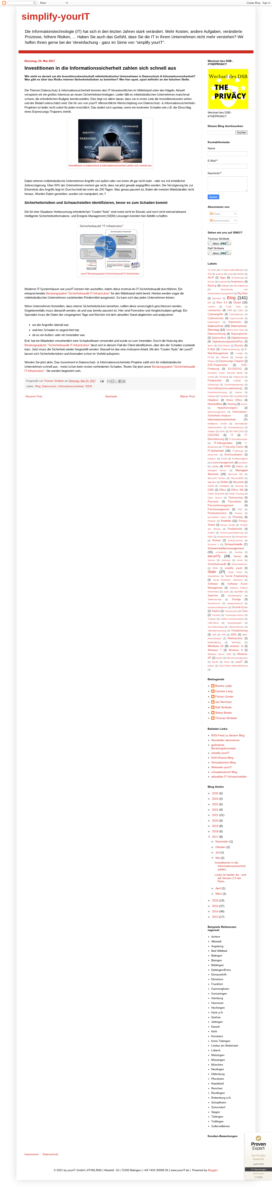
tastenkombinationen (218, 607)
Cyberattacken (236, 314)
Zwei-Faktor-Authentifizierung (233, 665)
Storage (236, 599)
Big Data (243, 293)
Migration (212, 482)
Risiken (216, 540)
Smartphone (213, 576)
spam (226, 591)
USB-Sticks (213, 623)
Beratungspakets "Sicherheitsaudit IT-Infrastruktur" (57, 345)
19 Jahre (212, 270)
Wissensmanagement (237, 658)
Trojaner (212, 619)
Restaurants (242, 536)
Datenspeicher (239, 333)
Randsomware (224, 536)
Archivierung (237, 278)
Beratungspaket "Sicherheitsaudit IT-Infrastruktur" (77, 293)
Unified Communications (232, 619)
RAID (210, 536)
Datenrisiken (214, 322)
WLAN (215, 662)
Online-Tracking (236, 493)
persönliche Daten (217, 517)
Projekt (211, 533)
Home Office (234, 400)
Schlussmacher (235, 540)
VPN (223, 634)
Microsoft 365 (235, 474)
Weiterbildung (214, 642)
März (219, 893)
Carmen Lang (224, 691)
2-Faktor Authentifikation (232, 270)
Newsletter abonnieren (225, 740)
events (211, 377)
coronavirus (214, 310)
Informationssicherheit (71, 386)
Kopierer (212, 458)
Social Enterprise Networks (228, 580)
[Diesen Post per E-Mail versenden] (109, 381)
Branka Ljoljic (223, 685)
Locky (215, 466)
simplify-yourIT (56, 16)
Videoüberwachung (217, 630)
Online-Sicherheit (216, 493)
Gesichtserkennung (217, 392)
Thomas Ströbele (54, 381)
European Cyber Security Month (225, 373)
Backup (212, 285)
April (218, 888)
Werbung (236, 642)
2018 (215, 831)
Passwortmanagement (220, 505)
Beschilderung (241, 285)
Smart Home (235, 572)
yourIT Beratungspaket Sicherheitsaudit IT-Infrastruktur (110, 273)
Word (226, 662)
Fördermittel (214, 380)
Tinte (245, 611)
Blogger (212, 1170)
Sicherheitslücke (240, 564)
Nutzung (239, 486)
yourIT (239, 662)
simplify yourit (233, 568)
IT (232, 435)
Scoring (238, 552)
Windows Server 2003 (219, 654)
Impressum (31, 1154)
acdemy (219, 274)
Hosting (231, 404)
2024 (215, 798)
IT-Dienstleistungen (238, 439)
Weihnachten (235, 638)
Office (222, 490)
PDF (240, 509)
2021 (215, 815)
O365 (211, 490)
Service (211, 560)
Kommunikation (233, 454)
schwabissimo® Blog (224, 772)
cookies (211, 306)
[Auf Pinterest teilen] (124, 381)
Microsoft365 (237, 478)
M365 (227, 466)
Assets (211, 281)
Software (213, 583)
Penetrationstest (217, 513)
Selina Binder (223, 712)
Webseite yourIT (221, 767)
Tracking (216, 615)
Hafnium (212, 396)
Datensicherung (217, 333)
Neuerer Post (33, 396)
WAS (234, 634)
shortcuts (226, 560)
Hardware (224, 396)
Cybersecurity (216, 318)
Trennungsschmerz (234, 615)
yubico (211, 665)
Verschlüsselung (216, 627)
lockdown (243, 462)
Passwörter (234, 501)
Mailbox (240, 466)
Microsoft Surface (217, 478)
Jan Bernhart (223, 702)
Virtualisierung (239, 630)
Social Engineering (236, 576)
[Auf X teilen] (116, 381)
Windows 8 (235, 650)
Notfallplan (224, 486)
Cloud (237, 302)
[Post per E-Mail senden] (102, 381)
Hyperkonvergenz (227, 407)
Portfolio (226, 520)
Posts (216, 213)
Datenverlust (219, 337)
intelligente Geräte (217, 423)
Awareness (237, 281)
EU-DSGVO (235, 368)
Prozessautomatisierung (231, 533)
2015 (215, 906)
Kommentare (221, 220)
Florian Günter (224, 696)
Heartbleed (239, 396)
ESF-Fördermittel (217, 365)
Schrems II (213, 544)
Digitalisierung (239, 337)
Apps (223, 277)
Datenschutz (49, 386)
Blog (37, 386)
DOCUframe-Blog (222, 757)
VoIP (214, 634)
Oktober (220, 847)
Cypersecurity (236, 318)
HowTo (244, 404)
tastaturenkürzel (235, 603)
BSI (209, 302)
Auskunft (222, 281)
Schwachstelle (233, 544)
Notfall (211, 486)
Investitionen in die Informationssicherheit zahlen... (230, 866)
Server (237, 556)
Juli (217, 852)
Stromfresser (214, 603)
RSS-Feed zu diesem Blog (228, 735)
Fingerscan (238, 377)
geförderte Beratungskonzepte (223, 746)
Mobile (224, 482)
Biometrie (216, 298)
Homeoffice (215, 404)
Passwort (213, 501)
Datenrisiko (234, 322)
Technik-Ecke (240, 607)
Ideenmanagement (217, 412)
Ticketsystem (231, 611)
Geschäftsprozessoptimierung (225, 388)
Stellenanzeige (215, 599)
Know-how (213, 454)
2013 (215, 916)
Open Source (215, 497)
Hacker (238, 392)
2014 (215, 911)
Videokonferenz (236, 627)
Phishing (238, 517)
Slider (212, 572)
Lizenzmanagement (222, 462)
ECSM (211, 357)
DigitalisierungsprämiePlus (227, 341)
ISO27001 (213, 435)
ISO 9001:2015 (236, 431)
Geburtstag (213, 384)
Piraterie (212, 521)
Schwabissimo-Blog (223, 762)
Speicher (213, 595)
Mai (218, 857)
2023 (215, 804)
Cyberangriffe (215, 314)
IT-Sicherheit (216, 450)
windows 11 (236, 646)
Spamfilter (239, 591)
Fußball (237, 380)
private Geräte (227, 525)
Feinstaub (223, 377)
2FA (209, 274)
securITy (214, 556)
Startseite (111, 396)
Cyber (240, 310)
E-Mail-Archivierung (230, 349)
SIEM (88, 386)
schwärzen (221, 552)
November (222, 841)
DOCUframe (224, 345)
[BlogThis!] (112, 381)
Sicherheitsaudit (217, 564)
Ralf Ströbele (223, 707)
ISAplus (211, 431)
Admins (240, 274)
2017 (215, 836)
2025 (215, 793)
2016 (215, 900)
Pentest (238, 513)
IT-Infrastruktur (223, 443)
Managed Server (217, 470)
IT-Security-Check (233, 447)
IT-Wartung (237, 451)
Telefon (215, 611)
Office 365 (237, 490)
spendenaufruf (235, 595)
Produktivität (235, 529)
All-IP (211, 277)
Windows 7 (214, 650)
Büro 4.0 (222, 302)
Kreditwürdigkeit (240, 458)
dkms (210, 345)
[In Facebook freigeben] (120, 381)
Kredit (224, 458)
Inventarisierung (235, 427)
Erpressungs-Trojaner (231, 361)
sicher (240, 560)
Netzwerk (238, 482)
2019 (215, 826)
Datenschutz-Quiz (235, 330)
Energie (239, 357)
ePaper (211, 361)
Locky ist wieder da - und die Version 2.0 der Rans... (230, 878)
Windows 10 (215, 646)
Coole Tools (233, 306)
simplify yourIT (220, 752)
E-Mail (211, 349)
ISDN (222, 431)
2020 (215, 820)
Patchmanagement (218, 509)
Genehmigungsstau (233, 384)
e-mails (239, 353)
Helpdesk (213, 400)
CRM (229, 310)
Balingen (225, 285)
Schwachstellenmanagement (226, 548)
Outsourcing (236, 497)
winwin (219, 658)
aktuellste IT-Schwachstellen (229, 776)
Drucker (238, 345)
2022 (215, 809)
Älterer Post (187, 396)
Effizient (224, 357)
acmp (230, 274)
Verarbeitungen (234, 623)
